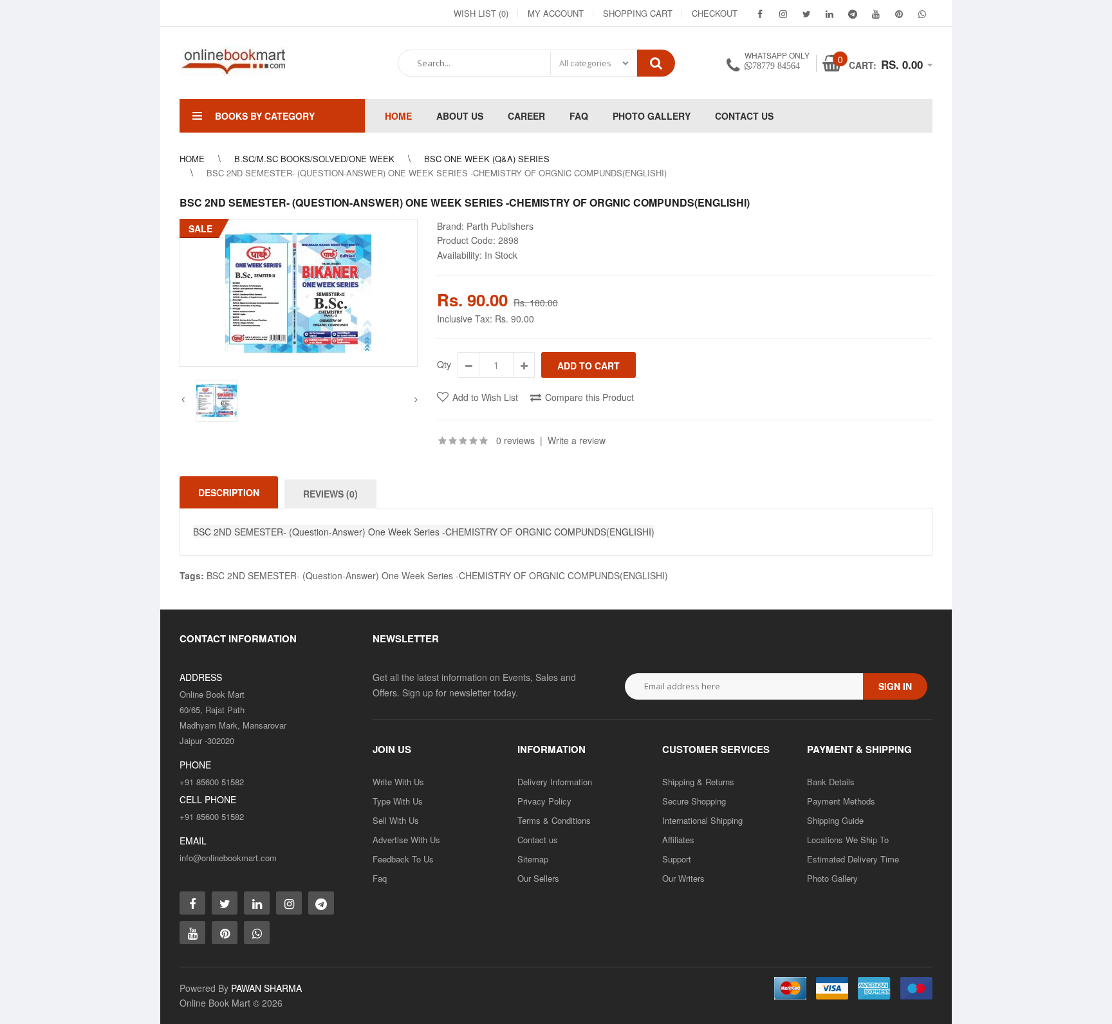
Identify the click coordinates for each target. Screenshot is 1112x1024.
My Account (556, 13)
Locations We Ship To (848, 839)
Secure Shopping (694, 801)
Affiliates (678, 839)
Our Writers (683, 878)
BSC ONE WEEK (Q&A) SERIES (487, 159)
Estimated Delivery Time (853, 859)
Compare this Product (589, 397)
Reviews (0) (330, 493)
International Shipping (702, 820)
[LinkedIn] (829, 13)
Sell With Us (396, 820)
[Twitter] (806, 13)
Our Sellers (538, 878)
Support (676, 859)
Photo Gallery (832, 878)
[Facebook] (760, 13)
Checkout (714, 13)
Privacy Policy (544, 801)
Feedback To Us (403, 859)
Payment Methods (841, 801)
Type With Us (398, 801)
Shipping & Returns (698, 782)
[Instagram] (783, 13)
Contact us (537, 839)
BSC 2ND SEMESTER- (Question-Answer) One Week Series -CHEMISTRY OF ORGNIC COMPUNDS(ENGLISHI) (437, 575)
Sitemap (532, 859)
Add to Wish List (485, 397)
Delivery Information (554, 782)
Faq (380, 878)
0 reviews (515, 440)
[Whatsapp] (257, 932)
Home (192, 159)
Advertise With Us (406, 839)
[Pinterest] (899, 13)
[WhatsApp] (922, 13)
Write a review (577, 440)
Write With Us (398, 782)
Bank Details (831, 782)
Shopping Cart (637, 13)
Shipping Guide (835, 820)
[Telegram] (852, 13)
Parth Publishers (500, 225)
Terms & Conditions (554, 820)
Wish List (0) (481, 13)
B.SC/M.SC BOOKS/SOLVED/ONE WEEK (314, 159)
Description (228, 492)
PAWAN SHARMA (266, 988)
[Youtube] (876, 13)
